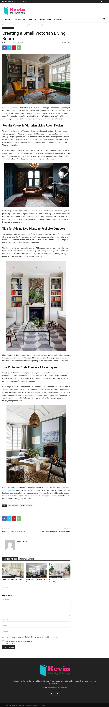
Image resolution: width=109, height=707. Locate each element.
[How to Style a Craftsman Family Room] (36, 570)
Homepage (8, 19)
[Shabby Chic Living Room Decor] (13, 570)
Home (4, 25)
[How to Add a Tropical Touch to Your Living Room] (59, 570)
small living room (13, 505)
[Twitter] (105, 1)
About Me (32, 19)
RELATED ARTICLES (10, 559)
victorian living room (26, 505)
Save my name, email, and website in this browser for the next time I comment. (32, 637)
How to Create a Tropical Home (13, 531)
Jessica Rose (7, 43)
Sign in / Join (23, 1)
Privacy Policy (45, 19)
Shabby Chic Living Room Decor (12, 579)
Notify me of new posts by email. (15, 644)
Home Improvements (14, 25)
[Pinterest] (14, 47)
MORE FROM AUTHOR (26, 559)
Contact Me (20, 19)
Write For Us (59, 19)
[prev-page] (3, 586)
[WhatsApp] (19, 47)
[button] (104, 19)
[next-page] (7, 586)
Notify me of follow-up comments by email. (18, 641)
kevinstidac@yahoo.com (58, 688)
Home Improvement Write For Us (35, 705)
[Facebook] (101, 1)
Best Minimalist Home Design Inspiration (56, 531)
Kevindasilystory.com (10, 108)
